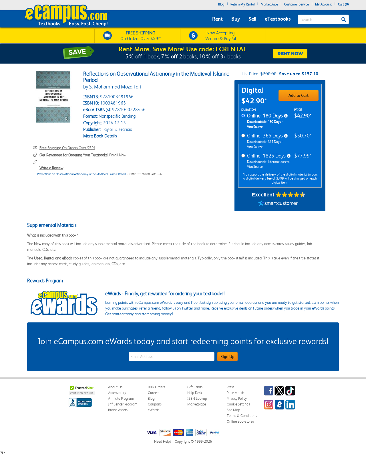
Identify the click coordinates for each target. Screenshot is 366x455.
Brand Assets (118, 410)
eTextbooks (278, 19)
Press (230, 387)
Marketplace (269, 4)
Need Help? (162, 441)
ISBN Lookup (197, 398)
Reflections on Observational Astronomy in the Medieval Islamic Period (81, 174)
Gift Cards (194, 387)
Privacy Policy (237, 398)
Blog (221, 4)
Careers (153, 393)
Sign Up (227, 356)
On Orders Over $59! (67, 147)
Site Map (233, 410)
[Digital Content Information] (286, 116)
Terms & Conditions (242, 415)
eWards (153, 410)
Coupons (155, 404)
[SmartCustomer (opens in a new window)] (278, 203)
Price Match (235, 393)
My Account (323, 4)
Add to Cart (299, 95)
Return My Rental (242, 4)
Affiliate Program (121, 398)
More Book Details (100, 136)
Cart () (343, 4)
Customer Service (296, 4)
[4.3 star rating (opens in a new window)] (291, 195)
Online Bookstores (240, 421)
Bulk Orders (156, 387)
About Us (115, 387)
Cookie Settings (238, 404)
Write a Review (51, 168)
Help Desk (194, 393)
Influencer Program (123, 404)
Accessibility (117, 393)
